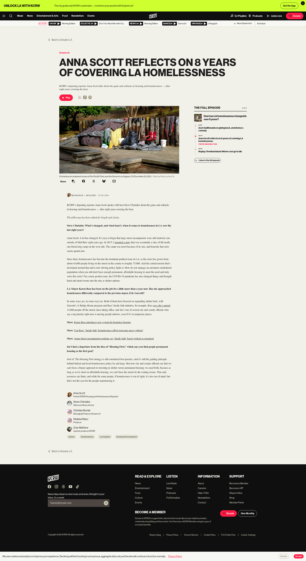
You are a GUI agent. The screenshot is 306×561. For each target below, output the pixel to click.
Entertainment (142, 488)
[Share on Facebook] (83, 181)
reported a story (122, 242)
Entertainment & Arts (47, 15)
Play (68, 97)
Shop (232, 497)
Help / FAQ (203, 493)
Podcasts (257, 16)
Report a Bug (155, 535)
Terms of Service (189, 535)
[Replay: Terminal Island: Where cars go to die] (195, 149)
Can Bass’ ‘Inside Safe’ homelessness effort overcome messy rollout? (108, 330)
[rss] (80, 98)
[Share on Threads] (93, 181)
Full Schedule (173, 497)
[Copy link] (73, 181)
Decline (283, 556)
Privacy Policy (170, 535)
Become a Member (238, 483)
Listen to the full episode (209, 160)
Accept (298, 556)
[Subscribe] (106, 503)
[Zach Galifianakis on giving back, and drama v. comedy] (195, 126)
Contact (202, 502)
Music (20, 15)
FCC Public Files (226, 535)
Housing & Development (126, 437)
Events (91, 15)
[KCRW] (53, 480)
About (201, 483)
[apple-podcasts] (85, 98)
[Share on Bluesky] (104, 181)
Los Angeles (105, 437)
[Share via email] (114, 181)
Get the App (289, 5)
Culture (71, 437)
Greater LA (64, 53)
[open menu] (4, 15)
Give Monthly (247, 513)
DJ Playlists (241, 16)
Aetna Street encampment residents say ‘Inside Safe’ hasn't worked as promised (114, 338)
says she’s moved (161, 305)
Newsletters (77, 15)
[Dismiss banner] (303, 3)
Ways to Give (235, 493)
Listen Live (276, 16)
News (30, 15)
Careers (202, 488)
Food (65, 15)
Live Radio (171, 483)
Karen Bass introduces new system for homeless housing (102, 322)
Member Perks (236, 502)
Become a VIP (236, 488)
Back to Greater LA (62, 39)
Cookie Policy (208, 535)
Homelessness (87, 437)
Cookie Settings (248, 535)
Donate (297, 16)
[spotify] (90, 98)
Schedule (261, 23)
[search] (11, 15)
